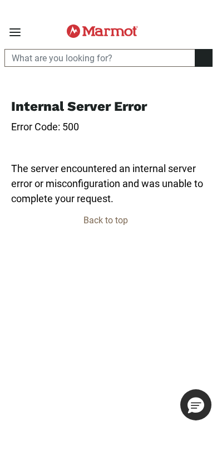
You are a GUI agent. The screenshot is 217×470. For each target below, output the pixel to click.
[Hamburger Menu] (15, 33)
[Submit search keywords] (200, 31)
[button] (195, 404)
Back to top (106, 220)
